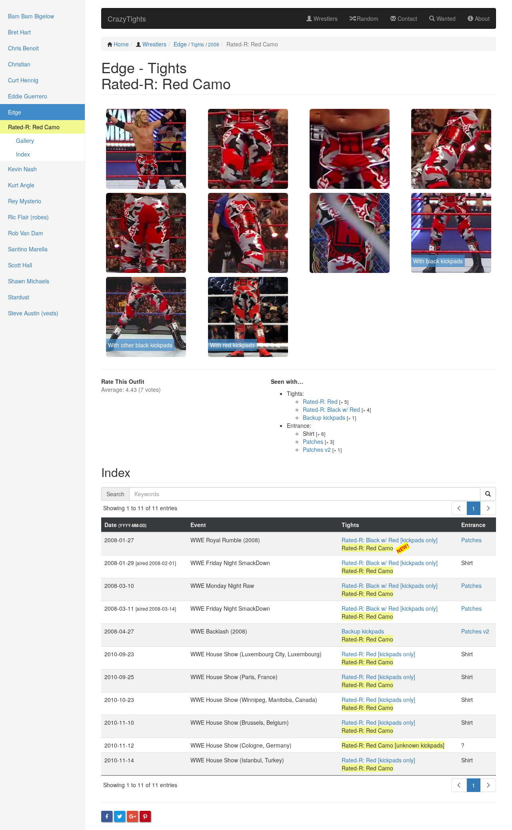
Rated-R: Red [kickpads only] (378, 654)
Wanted (445, 18)
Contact (406, 18)
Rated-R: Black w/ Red (331, 409)
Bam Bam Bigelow (31, 16)
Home (121, 44)
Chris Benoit (23, 48)
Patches (313, 441)
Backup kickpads (324, 417)
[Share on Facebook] (106, 816)
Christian (19, 64)
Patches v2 (317, 449)
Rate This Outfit (122, 381)
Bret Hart (19, 32)
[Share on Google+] (132, 816)
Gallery (25, 140)
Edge (180, 44)
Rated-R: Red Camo (34, 127)
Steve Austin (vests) (33, 313)
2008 (213, 44)
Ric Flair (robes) (28, 217)
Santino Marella (28, 249)
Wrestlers (325, 18)
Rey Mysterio (24, 201)
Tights (197, 44)
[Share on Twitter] (119, 816)
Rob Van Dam (25, 233)
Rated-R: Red (320, 401)
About (481, 18)
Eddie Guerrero (27, 96)
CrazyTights (127, 18)
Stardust (18, 297)
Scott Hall (20, 265)
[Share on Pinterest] (145, 816)
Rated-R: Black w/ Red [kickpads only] (390, 540)
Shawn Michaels (28, 281)
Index (23, 154)
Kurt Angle (21, 185)
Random (366, 18)
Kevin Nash (22, 169)
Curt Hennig (23, 80)
